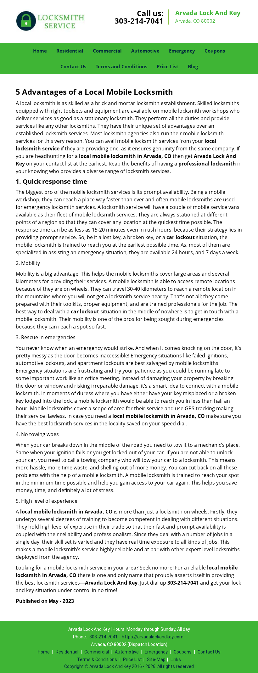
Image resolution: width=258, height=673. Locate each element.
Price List (167, 66)
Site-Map (156, 659)
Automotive (145, 51)
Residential (69, 51)
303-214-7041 (139, 20)
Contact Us (73, 66)
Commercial (107, 51)
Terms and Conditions (121, 66)
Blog (193, 66)
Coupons (215, 51)
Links (176, 659)
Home (40, 51)
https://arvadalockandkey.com (152, 636)
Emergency (182, 51)
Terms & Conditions (97, 659)
